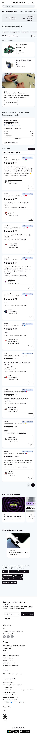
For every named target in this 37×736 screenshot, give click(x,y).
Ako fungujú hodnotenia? (11, 142)
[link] (11, 102)
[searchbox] (20, 6)
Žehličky (30, 11)
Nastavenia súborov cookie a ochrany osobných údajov (18, 690)
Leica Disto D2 (11, 280)
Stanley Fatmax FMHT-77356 (15, 180)
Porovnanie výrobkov (9, 663)
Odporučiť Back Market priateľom (12, 674)
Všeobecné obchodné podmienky (12, 685)
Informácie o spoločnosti (10, 695)
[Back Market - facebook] (8, 636)
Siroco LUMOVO (12, 437)
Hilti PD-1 (10, 375)
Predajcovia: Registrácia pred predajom (14, 645)
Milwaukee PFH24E (12, 244)
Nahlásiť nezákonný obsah (10, 697)
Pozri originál (23, 175)
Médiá (4, 710)
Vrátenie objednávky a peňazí (11, 655)
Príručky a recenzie (8, 660)
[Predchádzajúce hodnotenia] (28, 485)
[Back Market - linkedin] (4, 636)
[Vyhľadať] (4, 6)
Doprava (5, 653)
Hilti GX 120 (11, 212)
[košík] (33, 2)
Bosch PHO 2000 (12, 407)
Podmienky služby (8, 682)
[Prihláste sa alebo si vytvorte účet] (29, 2)
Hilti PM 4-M (11, 471)
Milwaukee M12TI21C (13, 339)
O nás (4, 629)
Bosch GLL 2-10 (12, 309)
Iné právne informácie (9, 692)
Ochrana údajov (7, 687)
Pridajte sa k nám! (8, 634)
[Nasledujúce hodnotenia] (33, 485)
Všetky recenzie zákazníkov (10, 665)
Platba (4, 650)
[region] (18, 510)
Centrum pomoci (8, 658)
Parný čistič (23, 11)
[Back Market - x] (12, 636)
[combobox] (5, 32)
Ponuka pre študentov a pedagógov (13, 631)
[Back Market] (18, 2)
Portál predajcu (7, 648)
